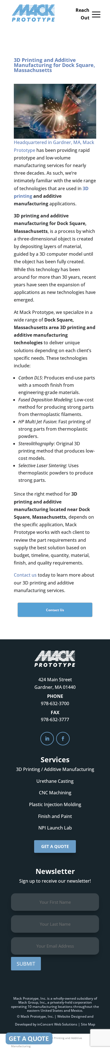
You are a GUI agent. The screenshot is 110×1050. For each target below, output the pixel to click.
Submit (26, 963)
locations (65, 1006)
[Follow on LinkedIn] (47, 738)
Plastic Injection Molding (55, 804)
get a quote (55, 846)
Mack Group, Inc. (32, 1002)
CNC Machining (55, 793)
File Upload (29, 1038)
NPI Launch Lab (55, 828)
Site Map (88, 1024)
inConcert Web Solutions (57, 1024)
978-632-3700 (55, 703)
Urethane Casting (55, 781)
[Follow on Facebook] (63, 738)
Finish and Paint (55, 816)
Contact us (25, 575)
